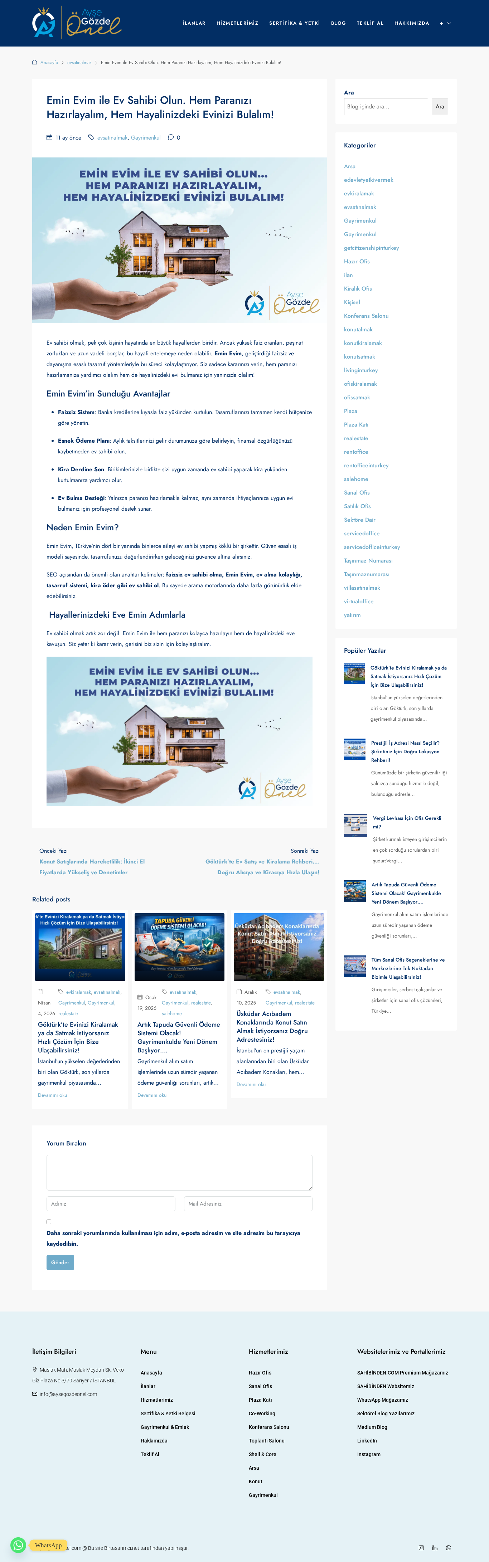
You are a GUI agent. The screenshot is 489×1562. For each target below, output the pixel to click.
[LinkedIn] (436, 1548)
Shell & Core (262, 1454)
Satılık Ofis (357, 506)
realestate (68, 1013)
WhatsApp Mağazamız (382, 1400)
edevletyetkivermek (368, 180)
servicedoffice (362, 533)
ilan (348, 275)
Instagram (369, 1454)
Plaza (350, 411)
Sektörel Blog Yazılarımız (386, 1413)
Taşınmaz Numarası (368, 560)
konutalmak (358, 329)
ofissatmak (357, 397)
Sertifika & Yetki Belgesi (168, 1413)
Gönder (60, 1262)
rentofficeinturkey (366, 465)
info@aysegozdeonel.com (68, 1394)
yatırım (352, 615)
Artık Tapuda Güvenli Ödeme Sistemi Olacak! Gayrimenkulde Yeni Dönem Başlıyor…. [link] (406, 893)
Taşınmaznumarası (366, 574)
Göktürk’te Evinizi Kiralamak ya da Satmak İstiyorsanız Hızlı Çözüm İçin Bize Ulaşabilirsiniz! (78, 1037)
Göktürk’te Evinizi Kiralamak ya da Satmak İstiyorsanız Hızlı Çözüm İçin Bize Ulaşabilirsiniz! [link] (409, 676)
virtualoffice (359, 601)
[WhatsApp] (450, 1548)
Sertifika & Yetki (294, 23)
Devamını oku (52, 1095)
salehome (172, 1013)
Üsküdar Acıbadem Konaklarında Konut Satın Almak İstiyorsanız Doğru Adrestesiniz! (272, 1026)
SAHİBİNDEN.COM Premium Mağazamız (402, 1373)
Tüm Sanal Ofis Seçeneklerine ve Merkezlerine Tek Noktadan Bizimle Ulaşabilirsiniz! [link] (408, 968)
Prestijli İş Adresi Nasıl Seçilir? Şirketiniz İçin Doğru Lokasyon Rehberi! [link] (405, 751)
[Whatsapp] (18, 1545)
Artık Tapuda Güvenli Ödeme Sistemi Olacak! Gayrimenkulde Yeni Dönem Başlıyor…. (178, 1037)
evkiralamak (78, 992)
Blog (338, 23)
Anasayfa (49, 62)
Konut (255, 1481)
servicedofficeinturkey (372, 547)
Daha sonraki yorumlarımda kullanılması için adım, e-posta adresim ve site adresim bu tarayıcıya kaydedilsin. (173, 1238)
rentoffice (356, 452)
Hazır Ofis (357, 261)
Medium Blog (372, 1427)
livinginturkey (361, 370)
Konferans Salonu (366, 316)
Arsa (349, 166)
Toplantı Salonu (267, 1441)
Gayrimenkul (146, 137)
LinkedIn (367, 1441)
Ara (349, 92)
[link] (354, 673)
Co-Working (262, 1413)
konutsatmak (359, 356)
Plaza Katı (356, 424)
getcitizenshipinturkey (371, 248)
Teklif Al (370, 23)
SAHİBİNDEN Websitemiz (385, 1386)
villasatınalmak (362, 588)
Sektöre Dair (360, 520)
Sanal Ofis (357, 492)
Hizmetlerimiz (238, 23)
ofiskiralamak (360, 384)
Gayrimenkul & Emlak (165, 1427)
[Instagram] (423, 1548)
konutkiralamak (363, 343)
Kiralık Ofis (358, 288)
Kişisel (352, 302)
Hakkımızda (411, 23)
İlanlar (194, 23)
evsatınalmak (79, 62)
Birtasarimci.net (121, 1548)
